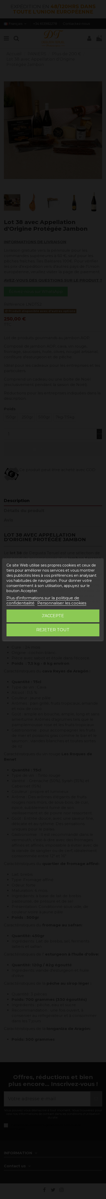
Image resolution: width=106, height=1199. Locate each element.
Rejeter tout (52, 629)
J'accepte (53, 615)
